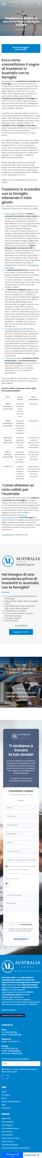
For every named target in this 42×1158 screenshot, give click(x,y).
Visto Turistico (7, 1141)
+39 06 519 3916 (11, 1032)
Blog (21, 13)
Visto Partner (7, 1132)
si (9, 887)
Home (4, 1092)
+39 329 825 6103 (14, 1035)
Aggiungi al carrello (21, 632)
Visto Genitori (7, 1135)
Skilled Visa (6, 1118)
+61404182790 (16, 1053)
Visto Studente (8, 1122)
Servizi (4, 1098)
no (9, 883)
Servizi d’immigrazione (11, 1101)
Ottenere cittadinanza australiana (16, 1148)
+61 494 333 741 (14, 1041)
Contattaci (30, 1155)
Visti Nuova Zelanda (10, 1145)
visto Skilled (11, 214)
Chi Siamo (6, 1095)
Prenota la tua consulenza (12, 1015)
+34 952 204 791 (11, 1048)
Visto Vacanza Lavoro (10, 1138)
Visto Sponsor (7, 1125)
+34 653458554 (14, 1051)
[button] (39, 4)
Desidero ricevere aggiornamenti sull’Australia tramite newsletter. (21, 930)
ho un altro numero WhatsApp (19, 870)
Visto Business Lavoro (10, 1128)
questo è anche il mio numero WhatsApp (22, 866)
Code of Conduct (9, 1010)
